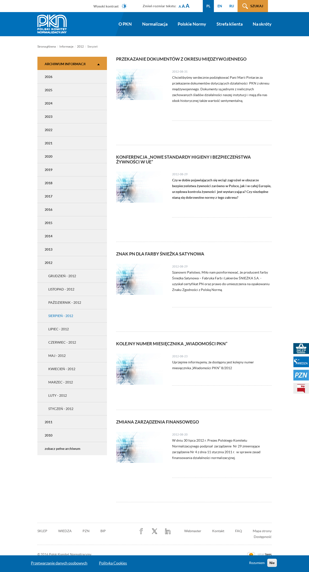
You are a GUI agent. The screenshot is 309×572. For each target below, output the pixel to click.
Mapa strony (262, 531)
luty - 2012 (57, 395)
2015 (48, 223)
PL (208, 6)
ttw (154, 531)
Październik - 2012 (64, 302)
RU (231, 6)
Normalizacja (155, 24)
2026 (48, 77)
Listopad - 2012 (61, 289)
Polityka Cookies (113, 563)
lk (168, 531)
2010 (48, 435)
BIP (103, 531)
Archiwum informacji (65, 64)
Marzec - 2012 (60, 382)
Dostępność (263, 537)
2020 (48, 156)
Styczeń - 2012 (60, 409)
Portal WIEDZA (301, 361)
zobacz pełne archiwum (62, 449)
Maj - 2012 (57, 356)
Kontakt (218, 531)
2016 (48, 210)
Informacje (66, 46)
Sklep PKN (301, 348)
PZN (86, 531)
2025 (48, 90)
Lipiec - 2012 (58, 329)
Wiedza (65, 531)
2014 (48, 236)
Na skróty (262, 24)
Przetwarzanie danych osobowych (59, 563)
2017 (48, 196)
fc (141, 531)
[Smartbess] (259, 555)
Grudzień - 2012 (62, 276)
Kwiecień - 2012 (61, 369)
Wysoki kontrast (106, 6)
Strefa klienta (230, 24)
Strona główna (46, 46)
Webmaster (192, 531)
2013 (48, 249)
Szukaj (256, 6)
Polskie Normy (192, 24)
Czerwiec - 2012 (62, 342)
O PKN (125, 24)
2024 (48, 103)
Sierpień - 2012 (60, 316)
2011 (48, 422)
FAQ (238, 531)
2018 (48, 183)
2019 (48, 170)
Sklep (42, 531)
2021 (48, 143)
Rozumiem (257, 563)
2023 (48, 117)
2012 (80, 46)
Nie (272, 563)
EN (220, 6)
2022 (48, 130)
